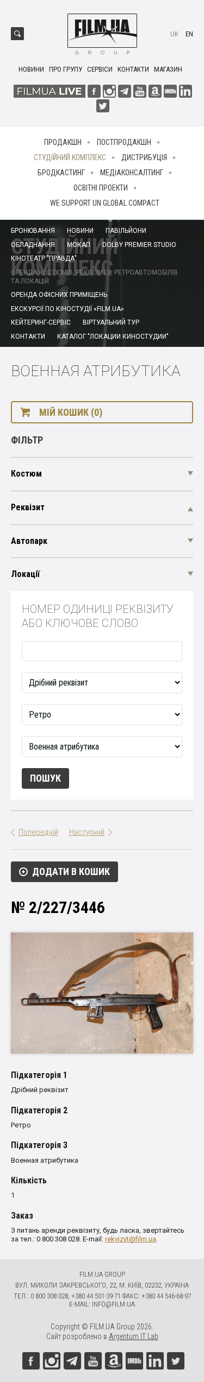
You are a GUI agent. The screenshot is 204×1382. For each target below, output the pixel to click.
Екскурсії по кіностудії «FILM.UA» (67, 309)
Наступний (86, 832)
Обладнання (33, 245)
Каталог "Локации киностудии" (113, 336)
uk (174, 34)
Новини (31, 69)
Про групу (65, 69)
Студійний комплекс (70, 157)
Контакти (133, 69)
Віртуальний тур (111, 322)
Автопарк (29, 541)
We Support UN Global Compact (104, 203)
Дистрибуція (144, 157)
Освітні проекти (100, 187)
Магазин (168, 69)
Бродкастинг (61, 172)
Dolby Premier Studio (139, 245)
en (189, 34)
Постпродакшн (124, 142)
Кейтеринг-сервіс (41, 322)
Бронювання (33, 230)
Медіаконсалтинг (131, 172)
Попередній (38, 832)
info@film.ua (113, 1304)
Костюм (26, 473)
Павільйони (126, 230)
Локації (25, 574)
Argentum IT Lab (133, 1336)
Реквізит (28, 507)
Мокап (78, 245)
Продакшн (63, 142)
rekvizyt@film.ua (130, 1239)
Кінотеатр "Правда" (44, 258)
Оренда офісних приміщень (59, 295)
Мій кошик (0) (70, 412)
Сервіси (100, 69)
